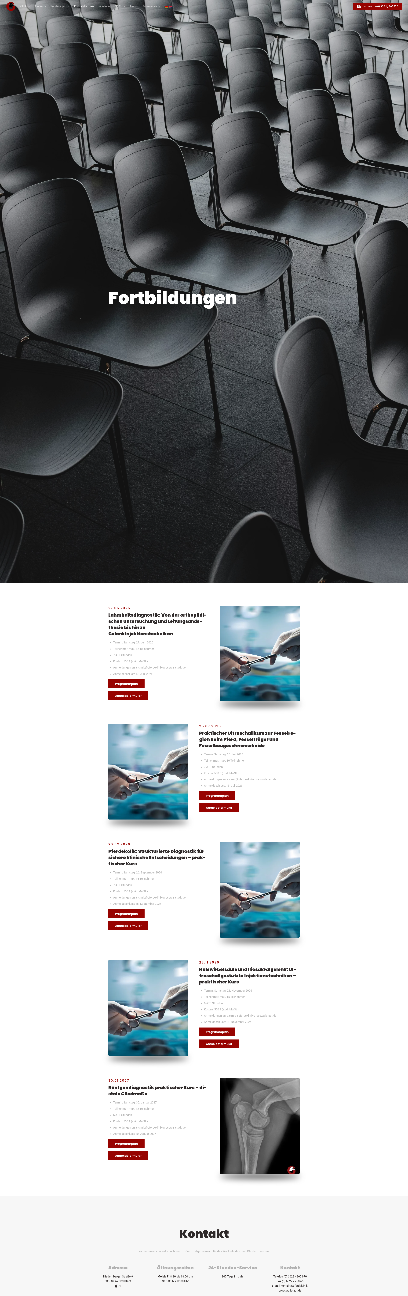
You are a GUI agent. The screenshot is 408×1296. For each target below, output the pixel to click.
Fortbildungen (84, 6)
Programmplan (126, 684)
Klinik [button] (23, 6)
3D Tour (119, 6)
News (134, 6)
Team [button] (39, 6)
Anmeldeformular (128, 696)
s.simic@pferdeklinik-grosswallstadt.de (161, 667)
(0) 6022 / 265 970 (295, 1276)
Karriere (104, 6)
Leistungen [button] (58, 6)
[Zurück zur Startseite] (10, 6)
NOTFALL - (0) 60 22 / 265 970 (381, 6)
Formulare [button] (150, 6)
